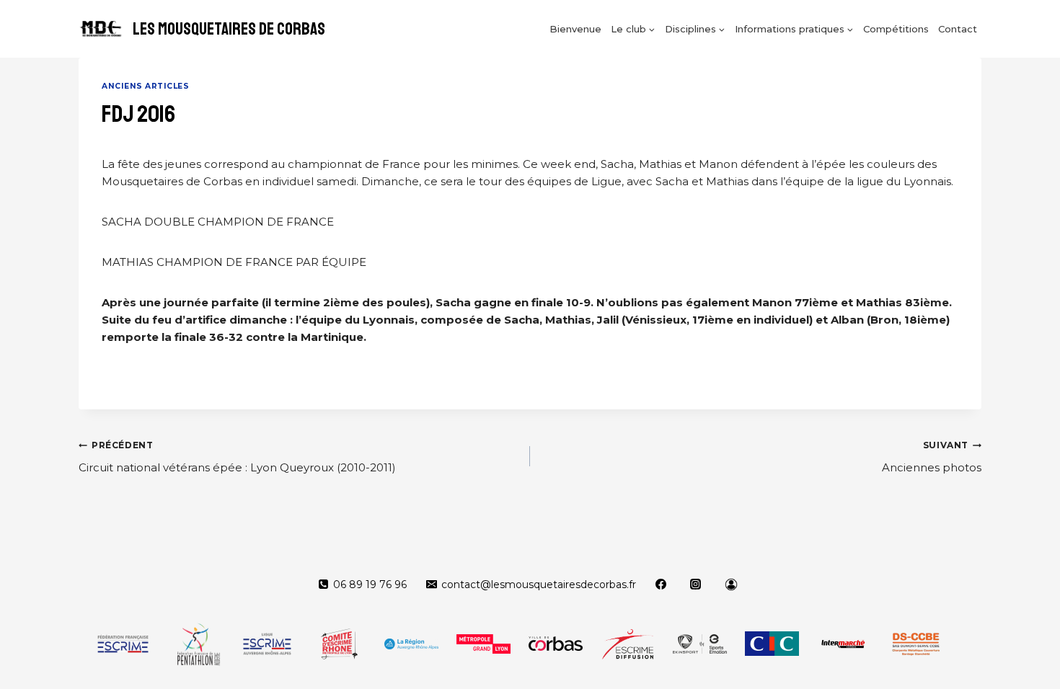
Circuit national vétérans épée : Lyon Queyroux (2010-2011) (237, 457)
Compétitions (896, 29)
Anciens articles (145, 86)
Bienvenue (575, 29)
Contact (957, 29)
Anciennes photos (931, 457)
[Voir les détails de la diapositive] (123, 643)
